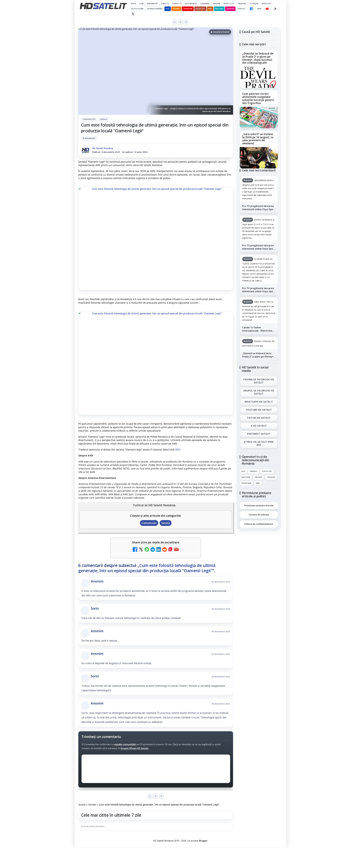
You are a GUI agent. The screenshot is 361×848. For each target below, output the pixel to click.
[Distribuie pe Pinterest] (170, 549)
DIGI (167, 8)
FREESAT (253, 471)
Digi (243, 471)
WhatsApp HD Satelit (259, 401)
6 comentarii (89, 138)
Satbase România (154, 8)
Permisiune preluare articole (258, 505)
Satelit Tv (176, 3)
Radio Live (266, 3)
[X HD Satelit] (133, 14)
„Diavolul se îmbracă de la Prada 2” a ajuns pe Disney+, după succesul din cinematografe (257, 58)
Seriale (103, 119)
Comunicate (152, 3)
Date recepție (191, 3)
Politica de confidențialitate (258, 523)
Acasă (133, 3)
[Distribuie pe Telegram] (152, 549)
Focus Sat (200, 8)
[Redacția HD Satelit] (85, 150)
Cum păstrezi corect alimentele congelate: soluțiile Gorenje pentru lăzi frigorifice (258, 98)
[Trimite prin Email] (176, 549)
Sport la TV (229, 3)
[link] (259, 69)
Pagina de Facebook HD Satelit (258, 381)
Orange (176, 8)
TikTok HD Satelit (259, 417)
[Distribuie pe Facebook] (135, 549)
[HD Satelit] (103, 5)
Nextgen (219, 8)
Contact (241, 8)
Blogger (203, 840)
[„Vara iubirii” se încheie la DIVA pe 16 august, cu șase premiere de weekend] (259, 157)
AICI (177, 449)
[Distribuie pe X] (141, 549)
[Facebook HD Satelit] (251, 8)
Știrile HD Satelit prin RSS (259, 443)
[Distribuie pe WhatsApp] (147, 549)
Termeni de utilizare (258, 514)
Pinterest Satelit (258, 434)
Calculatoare (137, 8)
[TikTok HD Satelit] (275, 8)
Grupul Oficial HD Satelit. (135, 748)
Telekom (230, 8)
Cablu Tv (165, 3)
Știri (141, 3)
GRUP (259, 8)
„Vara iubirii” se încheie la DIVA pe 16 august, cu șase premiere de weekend (258, 139)
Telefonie (242, 3)
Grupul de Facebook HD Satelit (258, 392)
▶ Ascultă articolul (220, 32)
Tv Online (254, 3)
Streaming (205, 3)
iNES (210, 8)
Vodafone (187, 8)
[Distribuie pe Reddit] (164, 549)
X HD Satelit (259, 425)
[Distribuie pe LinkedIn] (158, 549)
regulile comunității (125, 744)
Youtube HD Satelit (259, 409)
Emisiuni (216, 3)
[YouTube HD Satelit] (267, 8)
